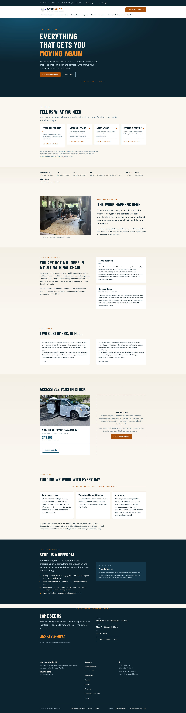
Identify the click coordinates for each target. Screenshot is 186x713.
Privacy (90, 708)
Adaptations (75, 15)
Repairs (85, 15)
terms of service (57, 156)
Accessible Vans (62, 15)
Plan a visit (69, 74)
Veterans (102, 15)
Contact (130, 15)
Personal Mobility (47, 15)
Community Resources (116, 15)
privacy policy (44, 156)
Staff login (103, 3)
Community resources (66, 151)
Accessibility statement (78, 708)
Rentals (93, 15)
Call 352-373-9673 (136, 10)
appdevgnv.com (120, 708)
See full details (51, 450)
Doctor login (90, 3)
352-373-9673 (53, 636)
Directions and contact (108, 639)
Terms (97, 708)
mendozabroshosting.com (138, 708)
